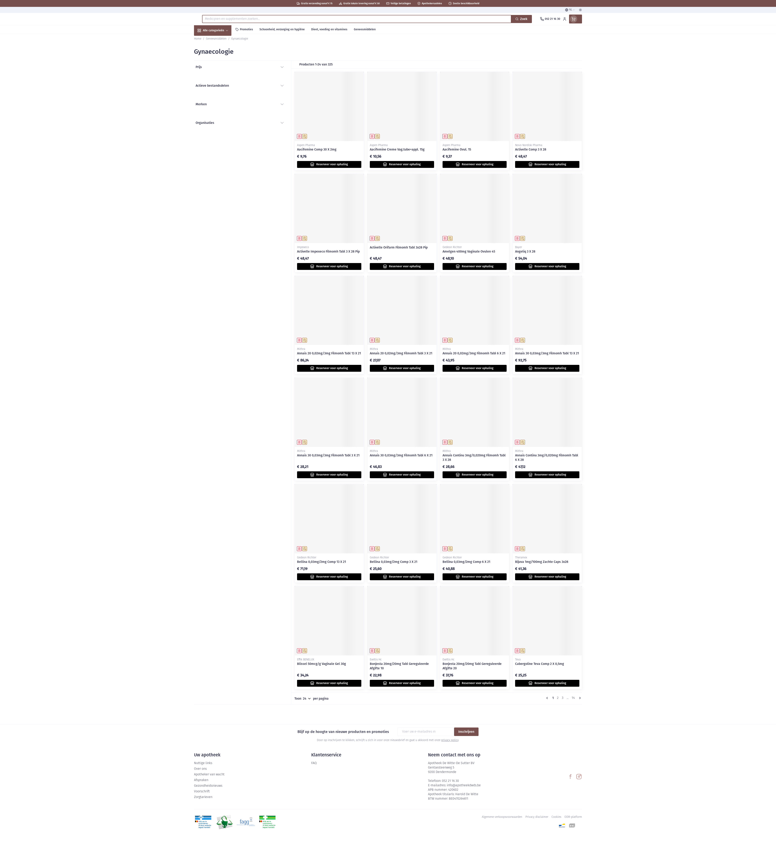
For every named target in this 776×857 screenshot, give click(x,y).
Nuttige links (203, 763)
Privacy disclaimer (536, 817)
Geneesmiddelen (219, 138)
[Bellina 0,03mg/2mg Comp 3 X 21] (401, 518)
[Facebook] (570, 777)
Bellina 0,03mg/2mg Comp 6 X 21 (466, 562)
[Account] (565, 19)
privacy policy (450, 740)
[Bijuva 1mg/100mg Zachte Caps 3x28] (547, 518)
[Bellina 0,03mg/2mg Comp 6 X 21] (474, 518)
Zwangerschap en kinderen (219, 81)
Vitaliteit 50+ (219, 94)
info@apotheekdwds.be (464, 785)
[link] (548, 698)
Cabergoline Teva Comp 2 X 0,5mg (539, 664)
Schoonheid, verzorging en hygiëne (219, 52)
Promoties (204, 40)
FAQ (314, 763)
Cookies (556, 817)
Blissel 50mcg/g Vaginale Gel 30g (321, 664)
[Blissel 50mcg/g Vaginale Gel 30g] (329, 620)
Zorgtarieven (203, 797)
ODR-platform (573, 817)
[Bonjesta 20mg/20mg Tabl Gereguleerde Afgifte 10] (401, 620)
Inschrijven (466, 732)
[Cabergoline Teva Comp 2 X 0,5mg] (547, 620)
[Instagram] (579, 777)
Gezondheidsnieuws (208, 786)
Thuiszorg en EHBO (219, 116)
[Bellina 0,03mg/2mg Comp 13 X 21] (329, 518)
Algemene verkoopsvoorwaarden (502, 817)
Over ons (200, 769)
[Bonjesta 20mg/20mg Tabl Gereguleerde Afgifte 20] (474, 620)
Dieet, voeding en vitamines (219, 67)
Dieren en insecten (219, 127)
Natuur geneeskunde (219, 105)
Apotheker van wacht (209, 774)
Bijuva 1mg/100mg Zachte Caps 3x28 (541, 562)
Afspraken (201, 780)
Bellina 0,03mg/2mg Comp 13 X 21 (321, 562)
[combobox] (356, 19)
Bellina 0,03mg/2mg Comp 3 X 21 (393, 562)
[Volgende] (579, 698)
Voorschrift (202, 791)
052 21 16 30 (450, 781)
